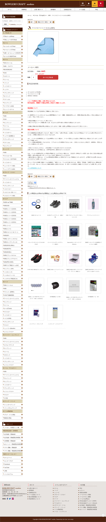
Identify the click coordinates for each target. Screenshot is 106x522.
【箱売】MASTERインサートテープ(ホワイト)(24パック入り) (93, 270)
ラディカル (6, 99)
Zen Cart (65, 519)
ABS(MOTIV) (7, 248)
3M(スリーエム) (8, 285)
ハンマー (6, 89)
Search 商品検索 (10, 16)
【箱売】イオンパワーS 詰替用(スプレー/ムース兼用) (93, 243)
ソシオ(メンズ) (7, 272)
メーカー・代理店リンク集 (11, 427)
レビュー (82, 490)
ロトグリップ (7, 102)
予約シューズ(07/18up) (10, 39)
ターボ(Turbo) (7, 308)
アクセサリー (58, 503)
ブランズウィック (8, 93)
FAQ (96, 9)
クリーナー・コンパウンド (61, 501)
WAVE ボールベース (36, 215)
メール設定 (82, 9)
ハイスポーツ (7, 86)
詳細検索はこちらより (16, 24)
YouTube (6, 467)
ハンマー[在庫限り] (8, 136)
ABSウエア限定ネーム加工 (11, 265)
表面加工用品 (7, 418)
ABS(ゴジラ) (7, 229)
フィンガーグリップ (9, 404)
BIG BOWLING (7, 69)
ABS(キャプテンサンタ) (10, 242)
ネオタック (6, 355)
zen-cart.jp (70, 519)
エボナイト (6, 76)
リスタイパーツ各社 (9, 195)
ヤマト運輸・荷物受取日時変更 (13, 451)
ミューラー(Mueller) (9, 328)
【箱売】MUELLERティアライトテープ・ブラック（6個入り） (74, 270)
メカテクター (7, 189)
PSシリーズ (7, 225)
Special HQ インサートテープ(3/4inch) (74, 243)
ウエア (56, 497)
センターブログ (8, 461)
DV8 (4, 73)
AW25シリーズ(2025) (9, 209)
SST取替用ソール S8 (93, 296)
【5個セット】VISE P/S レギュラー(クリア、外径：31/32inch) (36, 297)
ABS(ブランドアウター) (10, 258)
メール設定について (34, 494)
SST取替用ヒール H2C (55, 296)
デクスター (6, 129)
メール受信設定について (34, 168)
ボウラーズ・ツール (59, 505)
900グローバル (7, 63)
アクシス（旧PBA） (9, 292)
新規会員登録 (83, 492)
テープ (56, 499)
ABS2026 (6, 205)
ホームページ (8, 457)
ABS (4, 116)
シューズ (56, 492)
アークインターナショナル (11, 179)
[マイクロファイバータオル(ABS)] (43, 62)
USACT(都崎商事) (8, 295)
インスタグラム (8, 474)
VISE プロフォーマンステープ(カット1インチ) (74, 216)
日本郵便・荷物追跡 (9, 441)
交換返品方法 (67, 9)
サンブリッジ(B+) (8, 268)
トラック (6, 83)
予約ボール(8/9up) (8, 36)
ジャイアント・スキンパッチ (36, 323)
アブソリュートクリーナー (93, 215)
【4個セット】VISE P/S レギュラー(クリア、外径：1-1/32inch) (74, 298)
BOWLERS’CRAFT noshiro (49, 519)
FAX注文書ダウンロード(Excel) (88, 503)
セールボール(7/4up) (9, 46)
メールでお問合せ (85, 499)
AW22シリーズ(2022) (9, 219)
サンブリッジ (7, 122)
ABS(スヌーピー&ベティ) (10, 232)
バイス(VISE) (7, 318)
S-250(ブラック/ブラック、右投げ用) (55, 216)
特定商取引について (34, 499)
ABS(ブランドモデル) (9, 255)
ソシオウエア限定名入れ (10, 278)
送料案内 (53, 9)
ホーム (9, 9)
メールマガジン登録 (85, 494)
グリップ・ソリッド (59, 507)
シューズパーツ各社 (9, 166)
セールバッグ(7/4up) (9, 49)
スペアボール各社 (8, 106)
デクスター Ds (7, 156)
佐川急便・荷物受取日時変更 (12, 437)
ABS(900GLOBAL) (8, 245)
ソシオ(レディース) (9, 275)
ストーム (6, 79)
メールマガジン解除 (85, 497)
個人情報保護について (35, 497)
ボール (56, 488)
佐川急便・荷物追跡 (9, 434)
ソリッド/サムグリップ (10, 408)
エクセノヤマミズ (8, 345)
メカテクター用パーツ (9, 192)
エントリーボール (8, 109)
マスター (6, 325)
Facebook (7, 464)
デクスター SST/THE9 (9, 159)
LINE (5, 471)
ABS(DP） (6, 235)
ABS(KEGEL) (7, 252)
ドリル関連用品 (58, 509)
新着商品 (24, 9)
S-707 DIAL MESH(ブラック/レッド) (36, 269)
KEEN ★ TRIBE (8, 202)
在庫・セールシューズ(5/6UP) (12, 53)
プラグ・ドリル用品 (9, 414)
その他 (5, 398)
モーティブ (6, 96)
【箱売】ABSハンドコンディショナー (55, 270)
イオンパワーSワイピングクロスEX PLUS (36, 243)
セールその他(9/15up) (9, 56)
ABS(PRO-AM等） (8, 262)
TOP (103, 515)
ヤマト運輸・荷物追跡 (10, 447)
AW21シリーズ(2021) (9, 222)
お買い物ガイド (38, 9)
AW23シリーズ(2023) (9, 215)
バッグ (56, 490)
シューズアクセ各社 (9, 169)
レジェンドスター (8, 331)
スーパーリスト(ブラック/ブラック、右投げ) (55, 243)
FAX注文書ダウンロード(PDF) (88, 501)
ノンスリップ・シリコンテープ (55, 323)
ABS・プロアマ (8, 66)
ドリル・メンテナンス (60, 511)
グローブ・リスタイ (59, 494)
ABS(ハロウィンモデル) (10, 239)
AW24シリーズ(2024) (9, 212)
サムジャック (7, 378)
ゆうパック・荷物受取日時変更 (13, 444)
